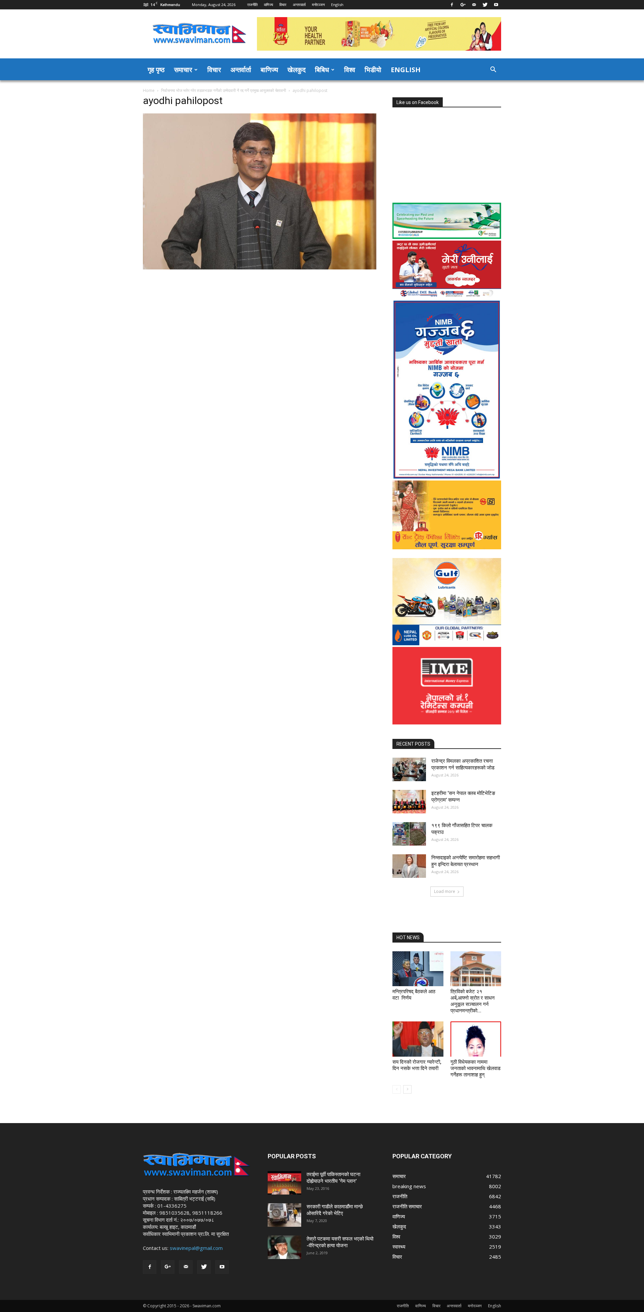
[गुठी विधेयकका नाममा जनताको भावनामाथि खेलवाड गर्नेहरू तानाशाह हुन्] (475, 1038)
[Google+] (463, 4)
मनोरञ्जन (318, 4)
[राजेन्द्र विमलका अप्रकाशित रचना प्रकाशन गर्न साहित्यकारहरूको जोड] (409, 769)
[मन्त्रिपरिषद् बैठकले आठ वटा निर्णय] (417, 968)
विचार (282, 4)
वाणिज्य (268, 4)
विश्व (349, 69)
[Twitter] (485, 4)
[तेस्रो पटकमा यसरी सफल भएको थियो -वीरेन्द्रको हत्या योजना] (284, 1247)
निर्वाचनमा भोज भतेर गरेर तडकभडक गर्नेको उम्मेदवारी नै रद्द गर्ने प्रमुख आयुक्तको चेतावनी (223, 90)
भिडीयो (373, 69)
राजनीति (252, 4)
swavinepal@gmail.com (196, 1248)
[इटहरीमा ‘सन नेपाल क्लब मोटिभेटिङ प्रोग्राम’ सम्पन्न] (409, 801)
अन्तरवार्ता (299, 4)
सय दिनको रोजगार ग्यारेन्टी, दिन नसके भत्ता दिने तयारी (416, 1065)
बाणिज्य (269, 69)
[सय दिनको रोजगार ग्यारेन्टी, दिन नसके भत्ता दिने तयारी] (417, 1038)
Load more (444, 891)
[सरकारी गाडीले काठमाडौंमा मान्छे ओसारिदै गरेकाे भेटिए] (284, 1215)
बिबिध (322, 69)
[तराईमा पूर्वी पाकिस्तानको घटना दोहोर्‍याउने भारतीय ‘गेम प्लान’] (284, 1183)
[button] (493, 70)
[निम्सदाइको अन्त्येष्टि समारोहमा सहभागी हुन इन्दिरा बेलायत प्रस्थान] (409, 866)
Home (149, 90)
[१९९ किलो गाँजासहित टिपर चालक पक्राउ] (409, 834)
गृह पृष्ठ (156, 69)
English (337, 4)
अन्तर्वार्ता (240, 69)
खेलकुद (296, 69)
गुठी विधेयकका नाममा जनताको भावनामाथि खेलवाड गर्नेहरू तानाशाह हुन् (475, 1068)
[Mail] (474, 4)
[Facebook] (452, 4)
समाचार (183, 69)
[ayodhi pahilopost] (259, 267)
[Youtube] (496, 4)
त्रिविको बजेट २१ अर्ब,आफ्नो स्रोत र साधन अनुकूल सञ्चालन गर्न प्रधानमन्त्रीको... (472, 1001)
